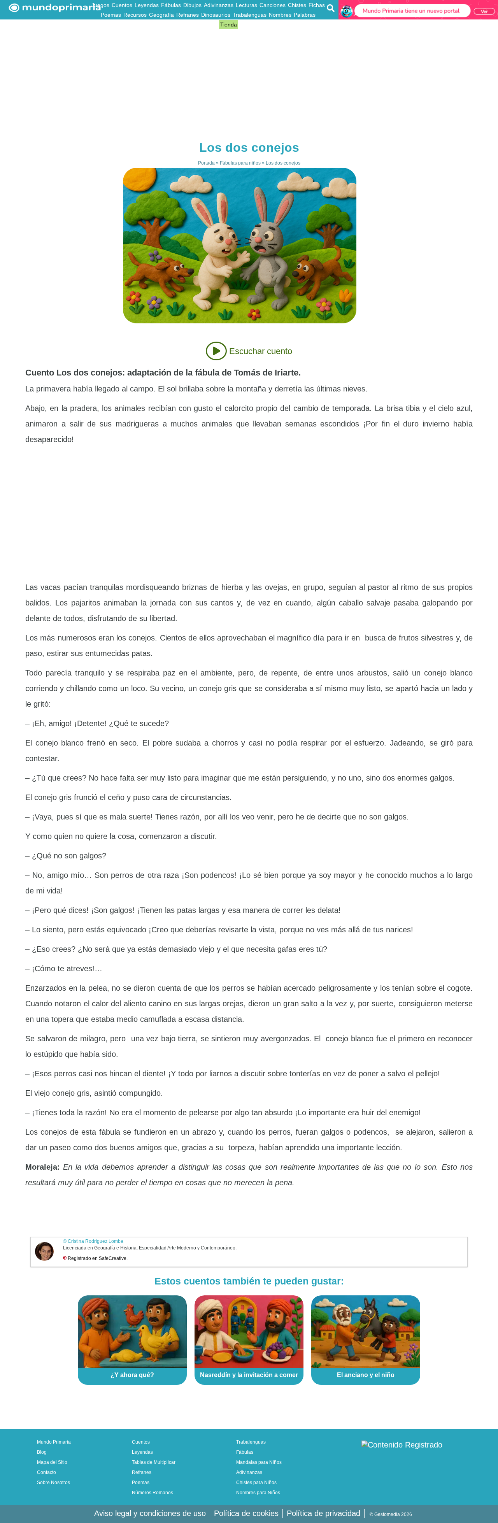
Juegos (100, 5)
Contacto (46, 1472)
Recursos (135, 15)
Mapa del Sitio (52, 1462)
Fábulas (171, 5)
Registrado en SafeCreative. (98, 1258)
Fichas (317, 5)
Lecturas (246, 5)
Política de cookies (246, 1513)
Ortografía (192, 24)
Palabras (305, 15)
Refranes (187, 15)
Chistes (297, 5)
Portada (206, 163)
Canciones (273, 5)
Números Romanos (152, 1492)
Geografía (161, 15)
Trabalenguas (250, 15)
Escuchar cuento (259, 351)
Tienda (228, 24)
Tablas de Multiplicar (153, 1462)
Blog (212, 24)
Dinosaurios (215, 15)
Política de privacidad (323, 1513)
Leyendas (147, 5)
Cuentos (122, 5)
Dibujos (192, 5)
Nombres (280, 15)
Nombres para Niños (258, 1492)
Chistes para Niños (256, 1482)
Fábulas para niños (240, 163)
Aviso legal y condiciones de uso (150, 1513)
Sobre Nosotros (53, 1482)
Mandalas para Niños (259, 1462)
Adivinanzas (218, 5)
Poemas (111, 15)
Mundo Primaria (54, 1442)
